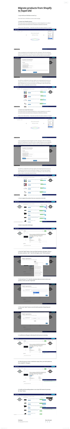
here (36, 15)
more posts (21, 421)
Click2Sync (20, 420)
